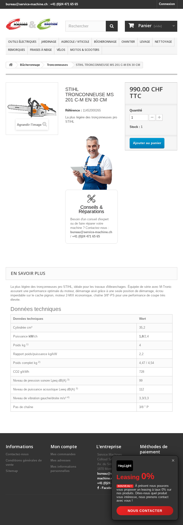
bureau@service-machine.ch (27, 4)
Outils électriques (22, 42)
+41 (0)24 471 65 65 (64, 4)
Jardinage (48, 42)
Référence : (73, 110)
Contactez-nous (17, 454)
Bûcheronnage (105, 42)
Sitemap (12, 471)
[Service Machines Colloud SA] (32, 24)
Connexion (167, 4)
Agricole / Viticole (75, 42)
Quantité (136, 110)
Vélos (61, 50)
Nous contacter (145, 511)
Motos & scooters (84, 50)
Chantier (128, 42)
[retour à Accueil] (10, 65)
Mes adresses (61, 460)
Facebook (109, 488)
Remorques (16, 50)
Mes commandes (63, 454)
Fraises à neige (41, 50)
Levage (145, 42)
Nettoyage (163, 42)
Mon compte (64, 446)
